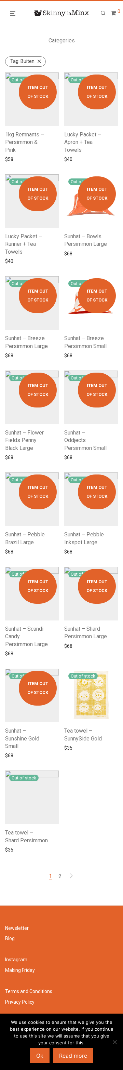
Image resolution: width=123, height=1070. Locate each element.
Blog (10, 938)
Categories (62, 40)
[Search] (103, 13)
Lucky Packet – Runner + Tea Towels (23, 244)
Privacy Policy (20, 1002)
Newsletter (17, 928)
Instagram (16, 959)
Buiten (22, 61)
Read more (15, 159)
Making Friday (20, 970)
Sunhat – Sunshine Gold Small (22, 738)
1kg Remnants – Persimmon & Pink (24, 142)
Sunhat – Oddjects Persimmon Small (85, 440)
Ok (39, 1055)
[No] (114, 1042)
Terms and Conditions (28, 991)
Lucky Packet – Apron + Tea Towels (82, 142)
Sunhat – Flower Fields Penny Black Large (24, 440)
